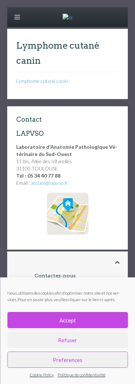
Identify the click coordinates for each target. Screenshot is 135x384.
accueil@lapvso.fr (49, 183)
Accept (67, 320)
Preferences (67, 360)
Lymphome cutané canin (42, 81)
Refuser (67, 340)
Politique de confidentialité (81, 375)
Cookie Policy (42, 375)
